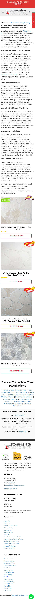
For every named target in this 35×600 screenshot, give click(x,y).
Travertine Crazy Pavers (9, 74)
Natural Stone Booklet (11, 544)
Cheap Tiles (8, 588)
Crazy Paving (8, 570)
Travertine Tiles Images (21, 401)
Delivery (6, 523)
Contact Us (7, 530)
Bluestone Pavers (10, 559)
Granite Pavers (9, 572)
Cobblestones (8, 579)
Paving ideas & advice (11, 541)
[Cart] (29, 12)
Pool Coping (8, 574)
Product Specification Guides (14, 539)
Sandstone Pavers (10, 563)
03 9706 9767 (19, 415)
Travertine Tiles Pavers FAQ (14, 403)
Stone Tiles (7, 586)
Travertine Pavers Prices (24, 397)
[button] (3, 11)
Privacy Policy (8, 528)
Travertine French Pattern (15, 394)
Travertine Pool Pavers (23, 390)
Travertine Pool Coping (9, 392)
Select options (16, 236)
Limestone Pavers (10, 565)
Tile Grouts (7, 590)
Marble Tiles (8, 568)
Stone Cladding (9, 581)
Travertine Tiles (8, 390)
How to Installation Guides (13, 537)
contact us (22, 431)
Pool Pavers (8, 577)
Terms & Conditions (10, 525)
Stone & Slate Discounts (20, 595)
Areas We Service (10, 546)
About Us (7, 521)
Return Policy (8, 532)
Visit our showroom (10, 489)
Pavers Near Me (9, 548)
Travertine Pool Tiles (10, 399)
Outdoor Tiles (8, 584)
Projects (6, 534)
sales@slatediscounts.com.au (15, 485)
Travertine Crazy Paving (20, 23)
